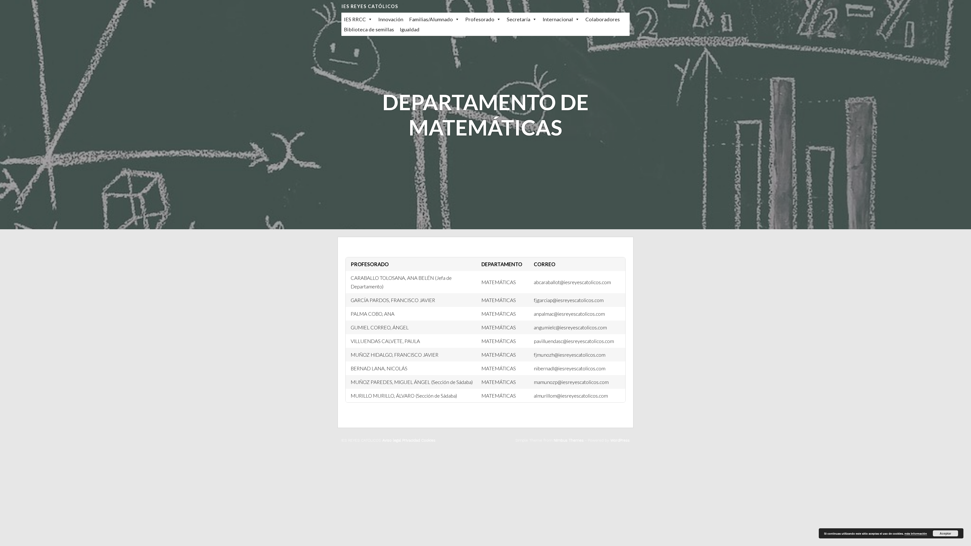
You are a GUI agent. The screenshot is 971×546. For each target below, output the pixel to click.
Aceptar (945, 533)
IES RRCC (355, 19)
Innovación (390, 19)
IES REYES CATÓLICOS (369, 6)
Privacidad (410, 440)
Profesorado (479, 19)
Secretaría (518, 19)
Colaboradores (602, 19)
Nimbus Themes (569, 440)
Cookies (427, 440)
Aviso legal (391, 440)
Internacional (558, 19)
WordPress (620, 440)
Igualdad (410, 29)
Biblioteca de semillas (369, 29)
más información (915, 533)
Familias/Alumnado (431, 19)
